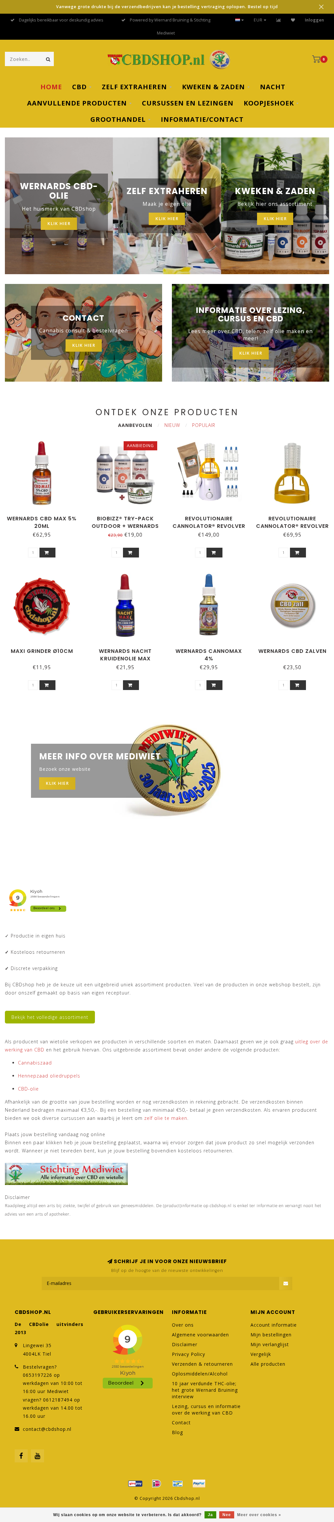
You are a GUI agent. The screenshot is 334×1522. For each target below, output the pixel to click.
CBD (79, 86)
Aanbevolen (135, 425)
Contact (181, 1422)
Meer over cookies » (259, 1515)
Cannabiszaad (35, 1063)
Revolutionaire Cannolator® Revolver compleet (209, 526)
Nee (226, 1515)
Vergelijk (260, 1354)
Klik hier (58, 223)
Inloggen (314, 20)
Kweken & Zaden (213, 86)
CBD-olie (28, 1089)
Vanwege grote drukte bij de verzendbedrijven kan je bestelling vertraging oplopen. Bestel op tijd (167, 6)
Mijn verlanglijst (269, 1344)
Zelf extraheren (134, 86)
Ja (210, 1515)
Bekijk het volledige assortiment (49, 1017)
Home (51, 86)
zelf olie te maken (165, 1118)
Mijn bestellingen (271, 1335)
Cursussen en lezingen (188, 103)
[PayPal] (199, 1483)
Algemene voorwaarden (200, 1335)
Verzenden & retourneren (202, 1364)
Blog (177, 1432)
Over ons (183, 1325)
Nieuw (172, 425)
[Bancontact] (178, 1483)
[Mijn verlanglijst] (293, 20)
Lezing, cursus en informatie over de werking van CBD (206, 1409)
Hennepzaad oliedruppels (49, 1076)
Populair (203, 425)
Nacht (272, 86)
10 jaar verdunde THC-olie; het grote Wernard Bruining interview (205, 1390)
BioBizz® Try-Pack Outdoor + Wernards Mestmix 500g (125, 526)
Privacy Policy (188, 1354)
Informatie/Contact (202, 119)
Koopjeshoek (269, 103)
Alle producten (267, 1364)
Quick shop (45, 516)
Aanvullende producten (77, 103)
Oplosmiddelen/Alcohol (200, 1374)
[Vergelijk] (278, 20)
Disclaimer (184, 1344)
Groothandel (118, 119)
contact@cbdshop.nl (47, 1429)
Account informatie (273, 1325)
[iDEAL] (156, 1483)
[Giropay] (135, 1483)
